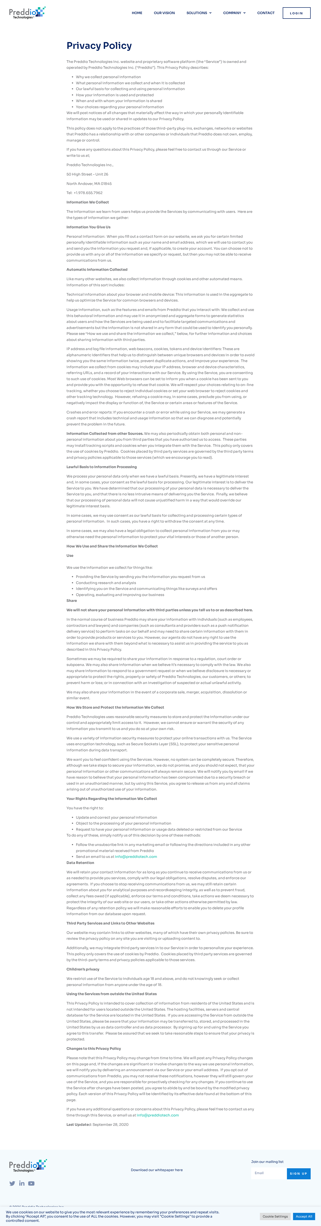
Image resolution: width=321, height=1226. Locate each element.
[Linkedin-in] (22, 1183)
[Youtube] (31, 1183)
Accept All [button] (304, 1216)
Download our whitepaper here (157, 1170)
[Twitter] (12, 1183)
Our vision (164, 13)
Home (137, 13)
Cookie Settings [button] (275, 1216)
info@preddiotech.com (136, 856)
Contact (266, 13)
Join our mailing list (267, 1162)
